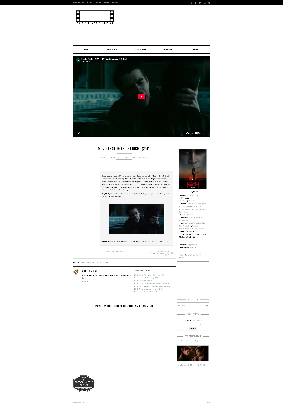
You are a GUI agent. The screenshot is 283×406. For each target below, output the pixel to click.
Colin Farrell (193, 206)
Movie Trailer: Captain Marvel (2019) (147, 292)
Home (86, 49)
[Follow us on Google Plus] (204, 2)
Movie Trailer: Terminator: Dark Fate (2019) (149, 275)
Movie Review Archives (111, 3)
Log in (208, 402)
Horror (195, 195)
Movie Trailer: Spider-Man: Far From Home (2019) (151, 283)
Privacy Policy (77, 402)
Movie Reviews (112, 49)
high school (85, 262)
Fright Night (192, 245)
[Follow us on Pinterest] (208, 2)
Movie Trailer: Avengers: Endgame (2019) (148, 289)
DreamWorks (192, 223)
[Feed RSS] (191, 2)
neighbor (93, 262)
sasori (102, 157)
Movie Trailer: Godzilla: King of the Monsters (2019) (152, 286)
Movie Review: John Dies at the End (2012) (191, 365)
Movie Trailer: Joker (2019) (143, 280)
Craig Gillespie (194, 201)
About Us (84, 402)
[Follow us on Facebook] (195, 2)
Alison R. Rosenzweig (196, 217)
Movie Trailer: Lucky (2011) (114, 251)
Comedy (190, 195)
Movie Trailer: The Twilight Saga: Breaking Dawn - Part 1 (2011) (159, 253)
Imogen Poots (200, 209)
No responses (130, 157)
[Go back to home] (95, 17)
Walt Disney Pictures (197, 229)
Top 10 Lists (167, 49)
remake (99, 262)
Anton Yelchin (191, 204)
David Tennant (190, 209)
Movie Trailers (140, 49)
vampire (105, 262)
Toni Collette (183, 212)
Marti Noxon (191, 215)
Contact (98, 3)
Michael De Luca (184, 220)
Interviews (195, 49)
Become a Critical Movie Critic (83, 3)
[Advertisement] (164, 26)
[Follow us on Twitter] (200, 2)
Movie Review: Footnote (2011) (187, 341)
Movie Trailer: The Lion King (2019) (146, 278)
